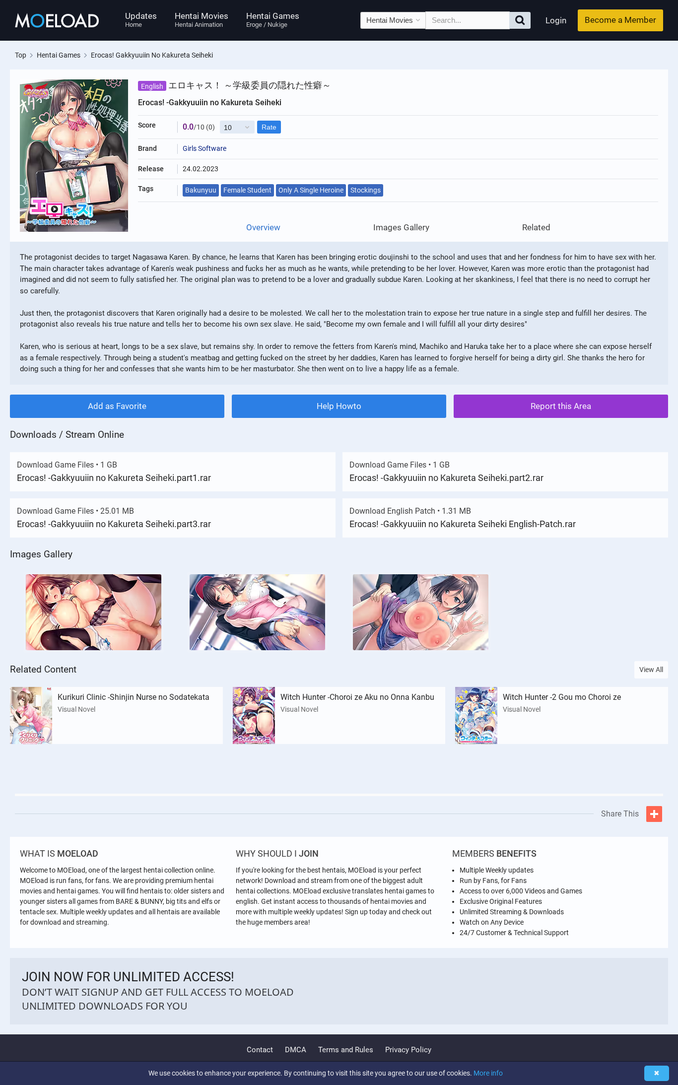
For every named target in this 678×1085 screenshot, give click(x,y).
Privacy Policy (408, 1049)
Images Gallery (401, 227)
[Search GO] (520, 20)
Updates (141, 19)
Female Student (247, 190)
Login (555, 20)
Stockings (365, 190)
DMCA (295, 1049)
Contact (260, 1049)
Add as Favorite (117, 406)
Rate (269, 127)
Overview (263, 227)
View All (651, 670)
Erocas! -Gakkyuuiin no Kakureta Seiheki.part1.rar (114, 478)
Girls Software (204, 148)
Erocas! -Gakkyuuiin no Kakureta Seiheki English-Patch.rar (462, 524)
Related (536, 227)
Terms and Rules (345, 1049)
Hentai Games (272, 19)
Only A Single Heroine (310, 190)
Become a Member (620, 20)
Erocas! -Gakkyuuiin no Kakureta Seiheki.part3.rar (114, 524)
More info (488, 1073)
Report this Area (561, 406)
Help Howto (339, 406)
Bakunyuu (200, 190)
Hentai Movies (201, 19)
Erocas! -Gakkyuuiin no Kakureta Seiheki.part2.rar (446, 478)
